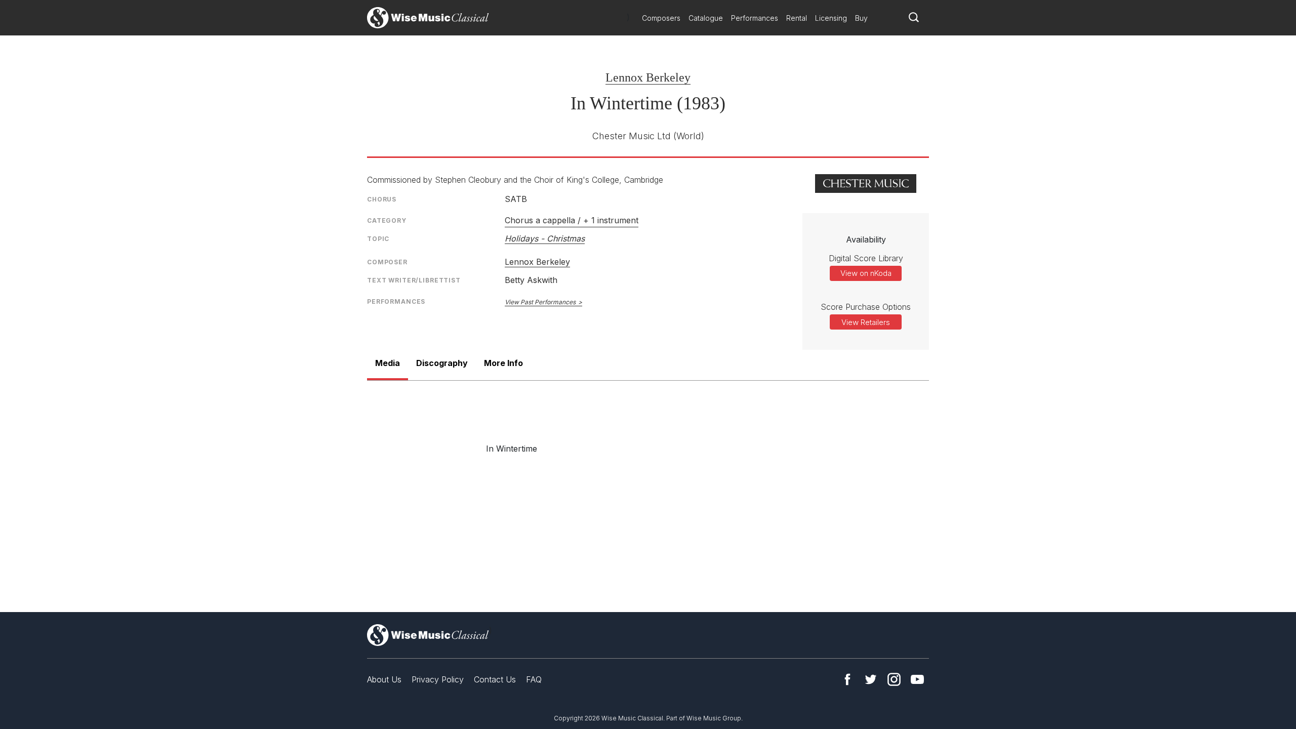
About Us (384, 679)
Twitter (870, 679)
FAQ (534, 679)
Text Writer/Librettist (414, 280)
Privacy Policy (438, 679)
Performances (754, 18)
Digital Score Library (866, 258)
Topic (378, 238)
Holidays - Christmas (545, 238)
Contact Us (495, 679)
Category (387, 220)
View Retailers (865, 322)
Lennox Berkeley (648, 77)
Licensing (831, 18)
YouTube (917, 679)
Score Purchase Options (866, 307)
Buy (861, 18)
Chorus (381, 199)
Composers (661, 18)
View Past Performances (540, 302)
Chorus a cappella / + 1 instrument (571, 220)
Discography (442, 363)
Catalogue (705, 18)
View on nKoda (866, 273)
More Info (503, 363)
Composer (387, 262)
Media (387, 363)
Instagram (894, 679)
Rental (796, 18)
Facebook (847, 679)
